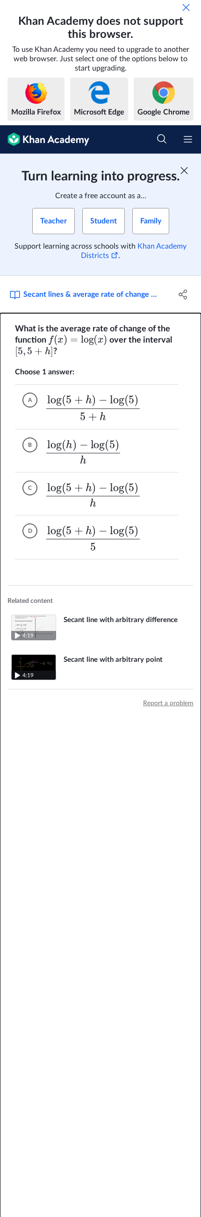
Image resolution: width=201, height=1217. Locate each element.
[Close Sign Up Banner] (184, 170)
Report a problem (168, 703)
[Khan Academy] (44, 139)
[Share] (183, 294)
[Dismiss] (186, 7)
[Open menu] (188, 139)
